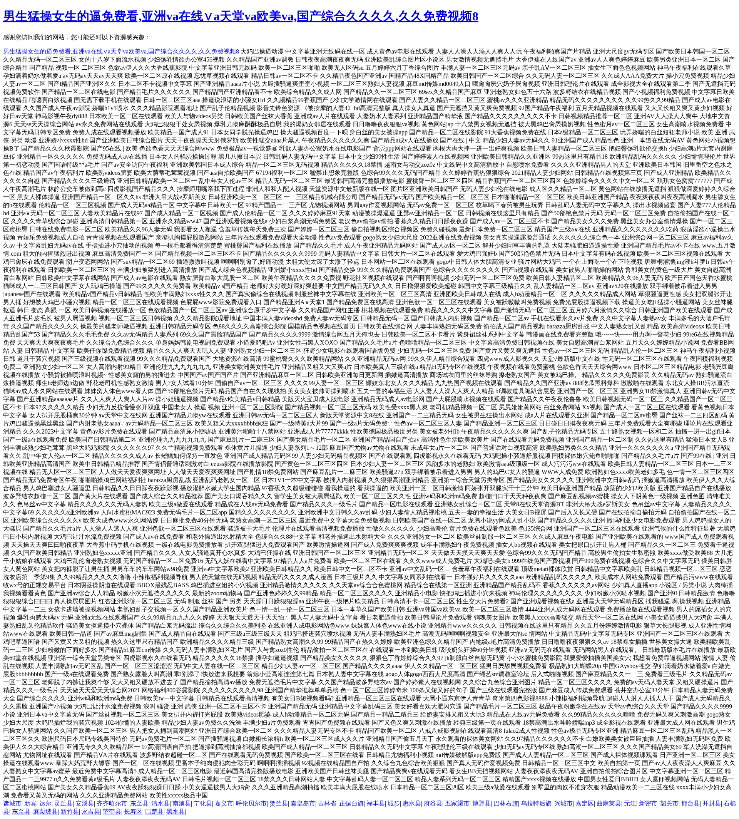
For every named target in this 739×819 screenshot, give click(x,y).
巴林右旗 (505, 803)
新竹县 (69, 811)
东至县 (139, 803)
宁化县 (203, 803)
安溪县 (84, 803)
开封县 (711, 803)
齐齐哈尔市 (112, 803)
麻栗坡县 (45, 811)
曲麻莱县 (609, 803)
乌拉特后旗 (536, 803)
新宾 (30, 803)
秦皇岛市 (303, 803)
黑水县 (175, 811)
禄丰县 (375, 803)
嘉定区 (584, 803)
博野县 (481, 803)
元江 (630, 803)
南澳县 (181, 803)
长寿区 (133, 811)
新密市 (648, 803)
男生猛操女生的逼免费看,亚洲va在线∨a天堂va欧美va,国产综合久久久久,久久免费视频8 (240, 16)
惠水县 (412, 803)
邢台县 (690, 803)
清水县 (160, 803)
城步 (394, 803)
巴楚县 (154, 811)
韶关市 (669, 803)
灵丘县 (63, 803)
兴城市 (563, 803)
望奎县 (112, 811)
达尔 (45, 803)
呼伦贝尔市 (251, 803)
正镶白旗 (351, 803)
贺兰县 (278, 803)
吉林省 (327, 803)
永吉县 (91, 811)
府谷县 (433, 803)
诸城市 (12, 803)
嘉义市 (224, 803)
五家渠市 (457, 803)
